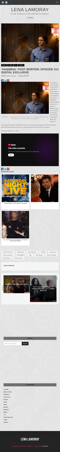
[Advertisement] (17, 320)
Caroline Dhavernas (8, 252)
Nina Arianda (39, 255)
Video (5, 419)
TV (15, 65)
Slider (10, 65)
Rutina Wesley (6, 258)
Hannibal (43, 252)
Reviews (6, 409)
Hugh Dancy (53, 252)
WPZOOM (45, 446)
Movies (6, 399)
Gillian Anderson (32, 252)
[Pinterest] (8, 80)
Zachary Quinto (18, 258)
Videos (21, 65)
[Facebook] (2, 80)
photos (6, 407)
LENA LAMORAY (30, 9)
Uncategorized (8, 417)
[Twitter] (5, 80)
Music (5, 402)
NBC (30, 255)
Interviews (7, 397)
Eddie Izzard (20, 252)
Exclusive (6, 394)
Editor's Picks (8, 392)
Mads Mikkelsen (21, 255)
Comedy (6, 389)
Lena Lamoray (12, 76)
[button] (30, 17)
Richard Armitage (51, 255)
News (4, 65)
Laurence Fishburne (8, 255)
